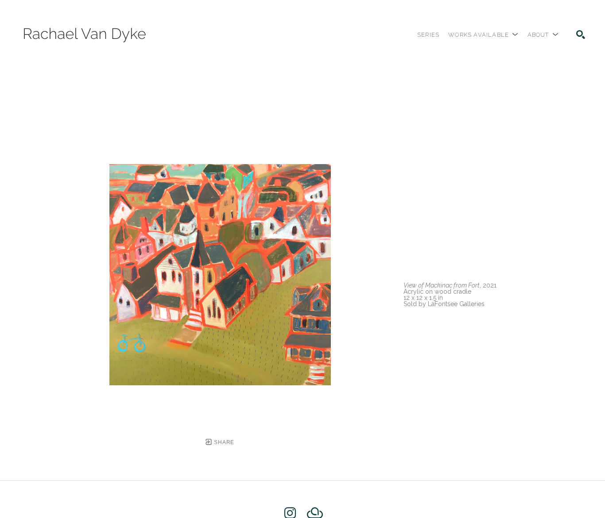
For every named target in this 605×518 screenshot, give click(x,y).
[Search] (580, 34)
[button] (483, 34)
